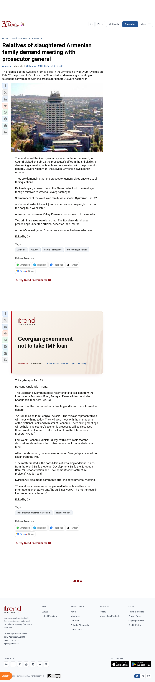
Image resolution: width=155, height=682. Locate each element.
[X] (19, 664)
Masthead (75, 616)
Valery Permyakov (52, 249)
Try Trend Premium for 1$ (35, 280)
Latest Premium (49, 616)
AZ (143, 676)
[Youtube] (26, 664)
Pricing (103, 612)
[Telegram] (33, 664)
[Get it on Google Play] (141, 664)
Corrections (76, 629)
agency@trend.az (11, 644)
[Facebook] (13, 664)
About (73, 612)
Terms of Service (136, 612)
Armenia (21, 249)
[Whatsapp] (6, 664)
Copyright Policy (136, 620)
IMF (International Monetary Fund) (34, 512)
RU (148, 676)
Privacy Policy (135, 616)
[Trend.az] (13, 24)
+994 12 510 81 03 (11, 640)
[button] (5, 86)
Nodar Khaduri (63, 512)
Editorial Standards (80, 625)
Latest (45, 612)
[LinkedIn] (39, 664)
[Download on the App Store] (120, 664)
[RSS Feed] (46, 664)
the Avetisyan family (77, 249)
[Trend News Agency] (12, 609)
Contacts (75, 620)
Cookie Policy (135, 625)
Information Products (110, 616)
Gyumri (34, 249)
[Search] (92, 24)
